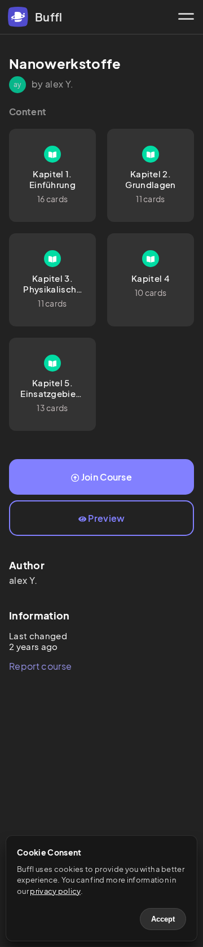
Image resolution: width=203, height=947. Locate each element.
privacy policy (55, 891)
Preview (106, 518)
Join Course (107, 477)
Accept (163, 919)
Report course (40, 666)
